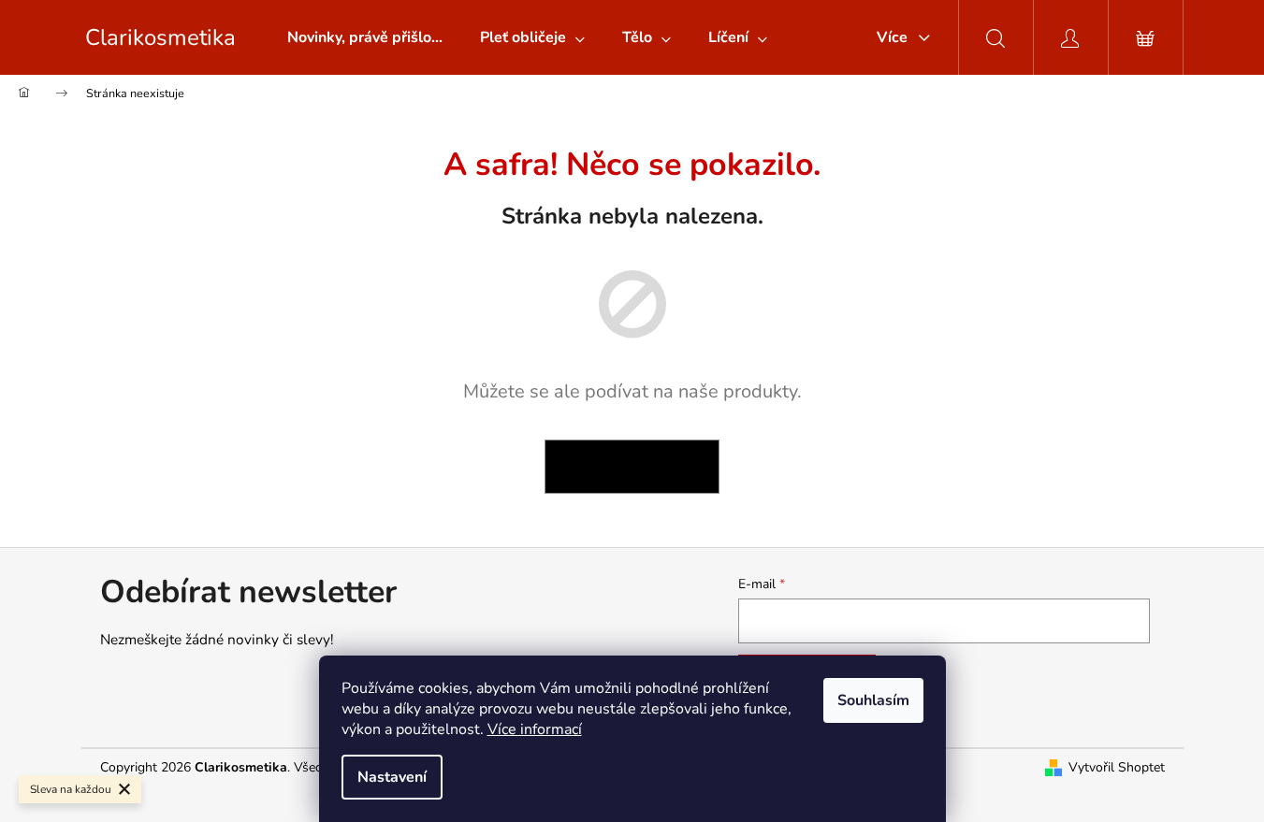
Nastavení (392, 777)
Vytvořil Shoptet (1116, 767)
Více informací (534, 729)
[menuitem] (365, 37)
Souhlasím (873, 700)
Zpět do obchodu (632, 466)
